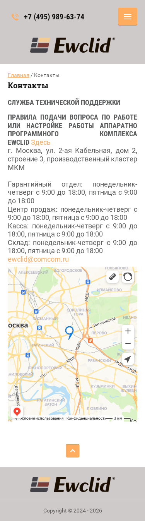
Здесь (41, 142)
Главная (18, 75)
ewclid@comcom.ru (38, 259)
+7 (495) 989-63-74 (54, 16)
